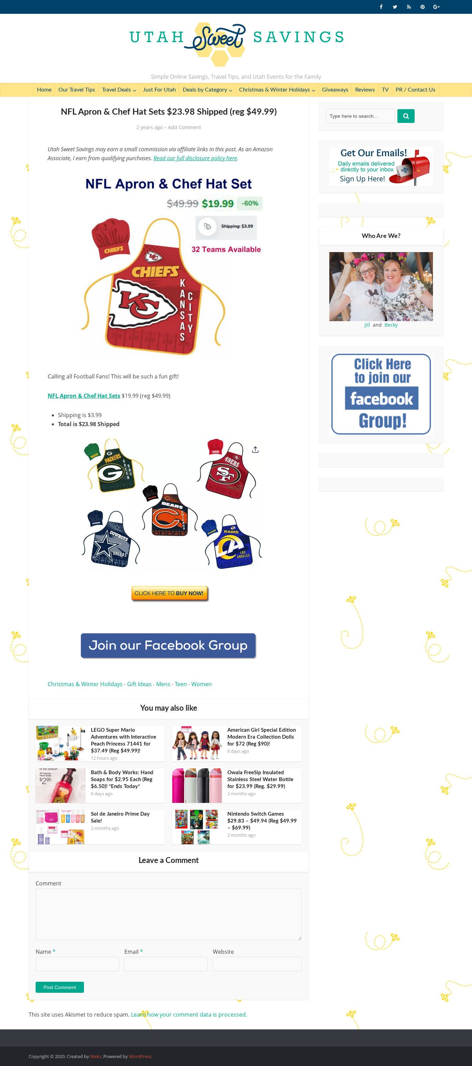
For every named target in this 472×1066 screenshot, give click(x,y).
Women (201, 684)
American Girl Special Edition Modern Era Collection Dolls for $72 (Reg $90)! (261, 737)
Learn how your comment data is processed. (189, 1014)
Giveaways (335, 90)
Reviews (365, 90)
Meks (95, 1056)
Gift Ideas (139, 684)
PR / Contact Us (415, 90)
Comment (49, 883)
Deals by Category (205, 90)
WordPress (140, 1056)
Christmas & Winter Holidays (274, 90)
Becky (391, 324)
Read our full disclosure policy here (195, 158)
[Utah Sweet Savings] (236, 45)
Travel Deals (116, 90)
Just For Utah (159, 90)
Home (44, 90)
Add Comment (184, 127)
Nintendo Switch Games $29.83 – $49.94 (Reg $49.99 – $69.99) (262, 820)
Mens (163, 684)
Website (223, 951)
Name (46, 951)
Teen (181, 684)
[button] (279, 175)
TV (385, 90)
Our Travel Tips (76, 90)
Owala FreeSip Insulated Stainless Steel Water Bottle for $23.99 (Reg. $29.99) (260, 779)
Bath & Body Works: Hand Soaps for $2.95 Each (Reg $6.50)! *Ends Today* (122, 779)
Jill (367, 324)
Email (133, 951)
